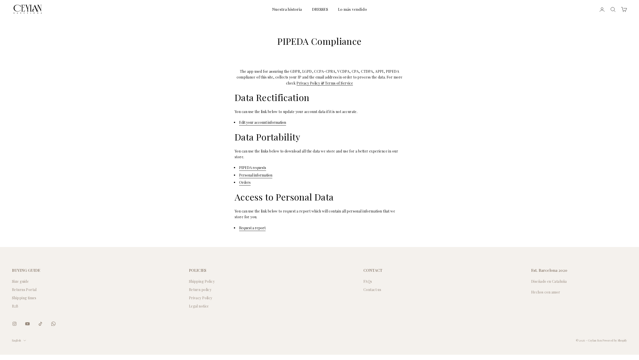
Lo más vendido (352, 9)
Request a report (252, 228)
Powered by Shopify (615, 340)
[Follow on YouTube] (27, 323)
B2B (15, 306)
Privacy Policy (200, 298)
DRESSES (320, 9)
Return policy (200, 289)
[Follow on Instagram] (14, 323)
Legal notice (199, 306)
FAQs (367, 281)
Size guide (20, 281)
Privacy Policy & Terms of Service (325, 83)
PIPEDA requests (252, 167)
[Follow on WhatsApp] (53, 323)
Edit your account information (262, 122)
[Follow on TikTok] (40, 323)
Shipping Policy (202, 281)
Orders (245, 182)
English (16, 340)
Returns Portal (24, 289)
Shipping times (24, 298)
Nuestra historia (287, 9)
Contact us (372, 289)
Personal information (255, 175)
